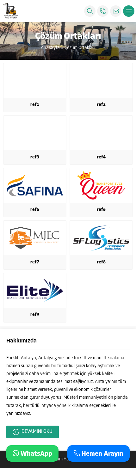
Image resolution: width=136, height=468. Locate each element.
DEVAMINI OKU (37, 431)
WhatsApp (35, 454)
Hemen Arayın (101, 454)
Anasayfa (50, 48)
